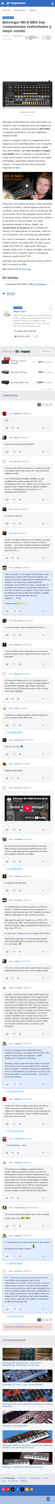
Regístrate (8, 1327)
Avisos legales (13, 1481)
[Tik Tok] (13, 1489)
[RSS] (27, 1489)
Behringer (26, 269)
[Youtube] (8, 1489)
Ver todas (46, 352)
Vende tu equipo (35, 1478)
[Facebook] (17, 1489)
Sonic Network (22, 1478)
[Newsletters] (32, 1489)
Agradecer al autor (23, 336)
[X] (22, 1489)
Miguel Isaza (18, 36)
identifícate (19, 1327)
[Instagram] (3, 1489)
